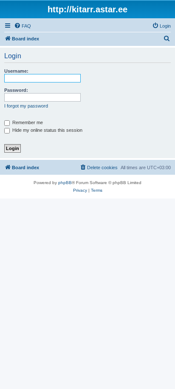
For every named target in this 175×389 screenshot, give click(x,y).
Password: (16, 90)
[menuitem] (22, 26)
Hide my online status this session (46, 130)
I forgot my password (26, 105)
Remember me (27, 122)
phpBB (65, 182)
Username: (16, 71)
